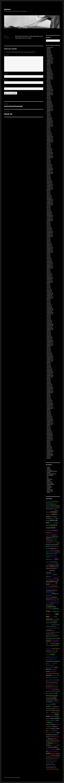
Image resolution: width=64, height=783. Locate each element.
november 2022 (50, 106)
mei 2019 (49, 161)
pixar (47, 643)
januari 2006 (49, 370)
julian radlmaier (54, 590)
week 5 (48, 716)
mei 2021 (48, 130)
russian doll (55, 648)
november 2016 (50, 201)
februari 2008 (49, 337)
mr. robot (56, 624)
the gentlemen (54, 682)
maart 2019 (49, 164)
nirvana (54, 632)
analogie (54, 507)
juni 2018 (49, 176)
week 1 (58, 712)
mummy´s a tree (56, 628)
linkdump (56, 609)
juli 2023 (48, 96)
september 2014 (50, 235)
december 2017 (50, 183)
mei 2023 (49, 98)
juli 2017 (48, 190)
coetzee (47, 539)
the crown (53, 680)
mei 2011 (48, 286)
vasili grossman (49, 708)
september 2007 (50, 344)
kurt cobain (56, 599)
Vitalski (48, 488)
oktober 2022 (49, 107)
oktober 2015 (49, 218)
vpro (47, 712)
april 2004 (49, 398)
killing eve (55, 593)
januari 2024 (49, 88)
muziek (48, 630)
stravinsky (52, 665)
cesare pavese (48, 534)
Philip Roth (55, 641)
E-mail (6, 80)
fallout (48, 559)
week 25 (55, 730)
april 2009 (49, 319)
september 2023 (50, 93)
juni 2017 (49, 191)
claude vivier (48, 537)
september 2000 (50, 454)
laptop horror (56, 603)
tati (51, 669)
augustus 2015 (50, 220)
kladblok (47, 595)
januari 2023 (49, 103)
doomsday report (51, 551)
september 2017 (50, 187)
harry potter (56, 566)
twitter (51, 706)
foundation (54, 562)
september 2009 (50, 312)
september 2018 (50, 172)
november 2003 (50, 404)
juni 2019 (49, 160)
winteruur (48, 762)
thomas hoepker (53, 698)
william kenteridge (53, 761)
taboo (56, 667)
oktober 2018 (49, 170)
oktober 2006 (49, 358)
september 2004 (50, 391)
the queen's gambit (55, 691)
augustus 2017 (50, 189)
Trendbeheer (49, 487)
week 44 (50, 747)
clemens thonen (54, 537)
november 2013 (50, 248)
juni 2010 (49, 300)
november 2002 (50, 420)
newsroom (48, 632)
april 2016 (49, 210)
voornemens (57, 710)
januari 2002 (49, 433)
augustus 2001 (50, 440)
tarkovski (48, 669)
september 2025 (50, 61)
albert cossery (55, 502)
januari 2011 (49, 291)
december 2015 (50, 215)
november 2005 (50, 373)
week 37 (53, 741)
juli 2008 (48, 331)
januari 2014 (49, 245)
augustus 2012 (50, 268)
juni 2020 (49, 144)
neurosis (53, 630)
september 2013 (50, 250)
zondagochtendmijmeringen (52, 769)
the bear (48, 675)
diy (58, 550)
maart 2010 (49, 304)
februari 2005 (49, 384)
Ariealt (48, 468)
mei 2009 (49, 317)
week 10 (57, 718)
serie (52, 654)
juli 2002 (48, 425)
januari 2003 (49, 417)
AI (52, 502)
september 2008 (50, 328)
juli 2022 (48, 111)
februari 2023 (49, 102)
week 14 (49, 722)
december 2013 (50, 247)
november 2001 (50, 436)
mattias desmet (49, 618)
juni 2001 (49, 442)
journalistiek (48, 590)
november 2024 (50, 75)
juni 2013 (48, 254)
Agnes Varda (49, 502)
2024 (57, 501)
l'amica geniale (51, 601)
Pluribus (52, 643)
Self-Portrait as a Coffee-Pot (51, 652)
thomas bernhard (49, 697)
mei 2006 (49, 365)
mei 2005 (49, 380)
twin (51, 704)
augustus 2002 (50, 424)
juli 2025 (48, 64)
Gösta (52, 566)
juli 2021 (48, 127)
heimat (52, 571)
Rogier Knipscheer (50, 484)
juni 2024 (49, 81)
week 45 (55, 747)
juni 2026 (49, 50)
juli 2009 (48, 315)
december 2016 (50, 199)
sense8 (48, 654)
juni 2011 (48, 285)
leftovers (49, 605)
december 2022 (50, 105)
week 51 (48, 753)
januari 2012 (49, 275)
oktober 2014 (49, 233)
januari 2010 (49, 307)
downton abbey (52, 553)
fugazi (47, 563)
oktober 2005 (49, 374)
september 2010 (50, 296)
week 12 (53, 720)
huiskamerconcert (49, 578)
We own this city (55, 755)
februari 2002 (49, 432)
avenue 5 (48, 514)
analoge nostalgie (49, 507)
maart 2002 (49, 430)
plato (49, 643)
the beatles (54, 675)
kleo (51, 595)
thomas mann (49, 700)
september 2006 (50, 359)
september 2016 (50, 203)
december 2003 (50, 403)
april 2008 (49, 334)
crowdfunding (54, 542)
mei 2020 (49, 145)
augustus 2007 (50, 345)
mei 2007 (49, 349)
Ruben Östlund (49, 648)
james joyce (53, 583)
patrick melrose (55, 640)
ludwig (51, 611)
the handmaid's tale (52, 684)
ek (55, 555)
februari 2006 (49, 369)
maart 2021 (49, 132)
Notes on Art (49, 481)
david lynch (52, 546)
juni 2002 (49, 426)
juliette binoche (49, 592)
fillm (53, 559)
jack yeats (56, 581)
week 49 (50, 751)
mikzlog (48, 480)
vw (51, 712)
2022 (53, 501)
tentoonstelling (50, 673)
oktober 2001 (49, 437)
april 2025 (49, 68)
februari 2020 (49, 149)
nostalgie (52, 633)
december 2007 (50, 340)
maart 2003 (49, 415)
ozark (58, 638)
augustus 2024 (50, 78)
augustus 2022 (50, 110)
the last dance (55, 686)
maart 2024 (49, 85)
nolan (57, 632)
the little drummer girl (52, 688)
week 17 (53, 724)
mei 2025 (49, 67)
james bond (48, 583)
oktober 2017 (49, 186)
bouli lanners (48, 530)
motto (53, 624)
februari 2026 (49, 55)
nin (52, 632)
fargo (51, 559)
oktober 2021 (49, 123)
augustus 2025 (50, 63)
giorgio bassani (56, 565)
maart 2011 (49, 289)
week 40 (55, 743)
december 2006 (50, 355)
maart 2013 (49, 258)
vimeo (50, 710)
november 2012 (50, 264)
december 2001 (50, 434)
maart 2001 (49, 446)
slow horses (52, 659)
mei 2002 (49, 428)
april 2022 (49, 115)
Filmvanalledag (50, 475)
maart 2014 (49, 243)
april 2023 (49, 99)
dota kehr (57, 551)
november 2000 (50, 451)
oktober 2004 (49, 390)
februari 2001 (49, 447)
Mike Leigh (54, 622)
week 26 (48, 732)
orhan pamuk (49, 638)
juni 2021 (49, 128)
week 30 (55, 735)
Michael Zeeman (55, 619)
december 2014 (50, 231)
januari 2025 (49, 72)
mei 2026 (49, 51)
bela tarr (53, 518)
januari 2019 (49, 166)
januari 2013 (49, 261)
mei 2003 (49, 412)
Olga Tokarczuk (54, 635)
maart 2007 (49, 352)
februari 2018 (49, 181)
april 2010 (49, 303)
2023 (55, 501)
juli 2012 (48, 269)
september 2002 (50, 422)
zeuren (53, 764)
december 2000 (50, 450)
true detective (55, 701)
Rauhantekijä (55, 645)
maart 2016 (49, 211)
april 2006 (49, 366)
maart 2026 (49, 54)
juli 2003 (48, 409)
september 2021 (50, 124)
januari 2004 (49, 401)
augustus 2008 (50, 329)
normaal (47, 633)
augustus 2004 (50, 392)
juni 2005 (49, 379)
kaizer (53, 592)
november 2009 (50, 310)
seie (57, 650)
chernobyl (54, 534)
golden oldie (48, 566)
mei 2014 (48, 240)
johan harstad (55, 587)
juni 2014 (49, 239)
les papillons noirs (51, 606)
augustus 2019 (50, 157)
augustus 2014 (50, 236)
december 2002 (50, 419)
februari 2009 (49, 321)
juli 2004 (48, 394)
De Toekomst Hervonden (52, 471)
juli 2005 (48, 378)
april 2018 (49, 178)
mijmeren (56, 621)
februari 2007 (49, 353)
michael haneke (49, 619)
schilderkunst (53, 650)
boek (53, 528)
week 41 (48, 745)
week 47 (53, 749)
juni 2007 (49, 348)
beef (51, 518)
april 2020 (49, 147)
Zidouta (48, 492)
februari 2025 (49, 71)
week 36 (48, 741)
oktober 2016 (49, 202)
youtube (49, 764)
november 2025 (50, 59)
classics (56, 536)
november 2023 (50, 90)
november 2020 (50, 138)
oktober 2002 (49, 421)
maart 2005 (49, 383)
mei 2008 (49, 333)
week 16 (48, 724)
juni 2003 (49, 411)
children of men (49, 536)
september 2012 (50, 266)
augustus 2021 (50, 126)
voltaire (53, 710)
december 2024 (50, 73)
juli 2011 (48, 283)
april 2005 (49, 382)
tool (54, 700)
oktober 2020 (49, 139)
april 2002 (49, 429)
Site (5, 86)
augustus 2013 (50, 252)
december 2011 (50, 277)
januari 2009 (49, 323)
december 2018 (50, 168)
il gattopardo (54, 579)
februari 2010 (49, 306)
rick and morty (49, 647)
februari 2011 (49, 290)
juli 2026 (48, 48)
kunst (53, 599)
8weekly (48, 467)
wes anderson (49, 757)
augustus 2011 (49, 282)
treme (50, 702)
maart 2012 (49, 273)
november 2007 (50, 341)
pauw (52, 641)
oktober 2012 (49, 265)
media (58, 618)
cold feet (51, 539)
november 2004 (50, 388)
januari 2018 (49, 182)
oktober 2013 (49, 249)
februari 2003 (49, 416)
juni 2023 (49, 97)
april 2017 (49, 194)
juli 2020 (48, 143)
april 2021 (49, 131)
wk (50, 762)
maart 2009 (49, 320)
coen (59, 537)
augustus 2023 (50, 94)
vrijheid (49, 712)
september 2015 (50, 219)
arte (49, 512)
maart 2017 (49, 195)
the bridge (52, 677)
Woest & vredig (50, 491)
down (47, 553)
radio (59, 643)
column (55, 539)
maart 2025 (49, 69)
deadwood (52, 548)
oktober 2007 (49, 342)
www (53, 762)
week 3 (52, 714)
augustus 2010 (50, 298)
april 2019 (49, 162)
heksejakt (48, 573)
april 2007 (49, 350)
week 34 (50, 739)
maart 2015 (49, 227)
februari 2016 (49, 212)
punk (56, 643)
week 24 (50, 730)
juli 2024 (48, 80)
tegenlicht (48, 671)
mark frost (51, 616)
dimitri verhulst (54, 550)
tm (52, 700)
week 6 (52, 716)
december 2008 (50, 324)
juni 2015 (49, 223)
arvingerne (54, 512)
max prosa (54, 618)
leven (57, 606)
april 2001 (49, 445)
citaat (53, 536)
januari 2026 (49, 56)
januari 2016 (49, 214)
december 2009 (50, 308)
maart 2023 (49, 101)
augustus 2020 (50, 141)
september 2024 (50, 77)
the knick (49, 686)
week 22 (53, 728)
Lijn (47, 477)
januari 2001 (49, 449)
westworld (54, 757)
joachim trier (49, 587)
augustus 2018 (50, 173)
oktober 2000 (49, 453)
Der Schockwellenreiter (51, 473)
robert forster (55, 647)
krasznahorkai (49, 597)
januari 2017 (49, 198)
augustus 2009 (50, 313)
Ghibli (51, 565)
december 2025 (50, 57)
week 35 (55, 739)
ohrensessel (48, 635)
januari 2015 (49, 229)
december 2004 (50, 387)
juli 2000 (48, 457)
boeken (56, 528)
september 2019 (50, 156)
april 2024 (49, 84)
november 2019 (50, 153)
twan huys (48, 704)
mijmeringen (49, 622)
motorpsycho (48, 624)
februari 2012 (49, 274)
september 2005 (50, 375)
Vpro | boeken (49, 489)
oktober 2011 (49, 279)
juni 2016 (49, 207)
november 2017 (50, 185)
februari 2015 (49, 228)
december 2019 (50, 152)
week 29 (50, 734)
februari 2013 (49, 260)
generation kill (52, 563)
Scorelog (48, 485)
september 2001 (50, 438)
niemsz (7, 9)
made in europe (52, 614)
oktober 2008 (49, 327)
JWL (48, 476)
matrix (55, 616)
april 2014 (49, 241)
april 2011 (49, 287)
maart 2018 (49, 180)
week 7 (57, 716)
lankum (52, 603)
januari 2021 (49, 135)
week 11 (48, 720)
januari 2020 (49, 151)
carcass (52, 532)
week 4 (57, 714)
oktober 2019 (49, 155)
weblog (54, 712)
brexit (50, 532)
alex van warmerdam (50, 504)
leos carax (56, 605)
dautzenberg (52, 544)
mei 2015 (48, 224)
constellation (49, 541)
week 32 (53, 737)
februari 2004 (49, 400)
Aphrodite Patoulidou (50, 510)
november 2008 (50, 325)
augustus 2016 (50, 205)
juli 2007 (48, 346)
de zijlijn (48, 472)
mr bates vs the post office (51, 626)
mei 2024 (49, 82)
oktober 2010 (49, 295)
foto (49, 562)
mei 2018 (48, 177)
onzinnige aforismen (53, 636)
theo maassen (49, 689)
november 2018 (50, 169)
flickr (47, 562)
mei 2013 (48, 256)
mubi (50, 628)
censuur (56, 532)
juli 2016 (48, 206)
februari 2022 (49, 118)
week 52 (53, 753)
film (56, 559)
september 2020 (50, 140)
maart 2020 (49, 148)
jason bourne (52, 584)
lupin (54, 611)
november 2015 (50, 216)
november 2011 (50, 278)
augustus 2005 (50, 376)
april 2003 (49, 413)
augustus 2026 (50, 47)
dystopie (47, 555)
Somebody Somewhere (53, 661)
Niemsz (5, 36)
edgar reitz (52, 555)
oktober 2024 (49, 76)
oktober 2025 (49, 60)
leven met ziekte (49, 608)
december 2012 (50, 262)
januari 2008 (49, 338)
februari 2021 (49, 134)
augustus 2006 (50, 361)
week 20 (55, 726)
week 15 (54, 722)
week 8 (48, 718)
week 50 (55, 751)
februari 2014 (49, 244)
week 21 (48, 728)
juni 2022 (49, 113)
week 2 (48, 714)
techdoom (55, 669)
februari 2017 (49, 197)
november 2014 (50, 232)
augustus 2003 (50, 408)
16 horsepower (49, 501)
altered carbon (55, 506)
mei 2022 (49, 114)
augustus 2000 (50, 455)
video (47, 710)
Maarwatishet (49, 479)
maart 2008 (49, 336)
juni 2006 (49, 363)
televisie (53, 671)
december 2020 (50, 136)
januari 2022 (49, 119)
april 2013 (49, 257)
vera (53, 708)
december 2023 (50, 89)
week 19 (50, 726)
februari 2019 (49, 165)
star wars (51, 663)
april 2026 (49, 52)
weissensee (48, 755)
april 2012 (49, 271)
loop (48, 611)
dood (47, 551)
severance (49, 657)
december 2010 (50, 292)
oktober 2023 (49, 92)
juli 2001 (48, 441)
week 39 (50, 743)
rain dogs (48, 645)
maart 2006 (49, 367)
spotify (47, 663)
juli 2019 (48, 159)
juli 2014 (48, 237)
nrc (55, 633)
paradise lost (48, 640)
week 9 (52, 718)
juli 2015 (48, 222)
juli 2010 (48, 299)
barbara (51, 516)
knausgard (55, 595)
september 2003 (50, 407)
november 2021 (50, 122)
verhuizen (57, 708)
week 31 (48, 737)
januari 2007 (49, 354)
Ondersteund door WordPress (14, 777)
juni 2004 (49, 395)
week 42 (53, 745)
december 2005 (50, 371)
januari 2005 (49, 386)
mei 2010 (48, 302)
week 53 (58, 753)
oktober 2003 (49, 405)
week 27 (53, 732)
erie (51, 556)
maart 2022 (49, 117)
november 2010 (50, 294)
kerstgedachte (49, 593)
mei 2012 (48, 270)
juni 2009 (49, 316)
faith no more (55, 556)
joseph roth (54, 589)
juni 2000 (49, 458)
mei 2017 (48, 193)
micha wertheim (50, 621)
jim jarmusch (54, 586)
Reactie (6, 55)
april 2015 (49, 226)
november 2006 (50, 357)
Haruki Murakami (51, 568)
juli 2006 (48, 362)
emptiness (48, 556)
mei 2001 (48, 443)
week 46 (48, 749)
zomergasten (51, 767)
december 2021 (50, 120)
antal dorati (54, 508)
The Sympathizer (50, 693)
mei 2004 (49, 396)
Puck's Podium (50, 483)
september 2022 (50, 109)
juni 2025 (49, 65)
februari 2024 (49, 86)
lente (53, 605)
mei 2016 (49, 208)
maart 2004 (49, 399)
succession (49, 667)
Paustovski (48, 641)
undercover (56, 706)
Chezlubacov (49, 470)
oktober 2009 (49, 311)
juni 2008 (49, 332)
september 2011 (50, 281)
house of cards (55, 576)
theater (57, 673)
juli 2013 (48, 253)
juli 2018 (48, 174)
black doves (52, 522)
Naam (6, 74)
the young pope (53, 695)
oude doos (54, 638)
